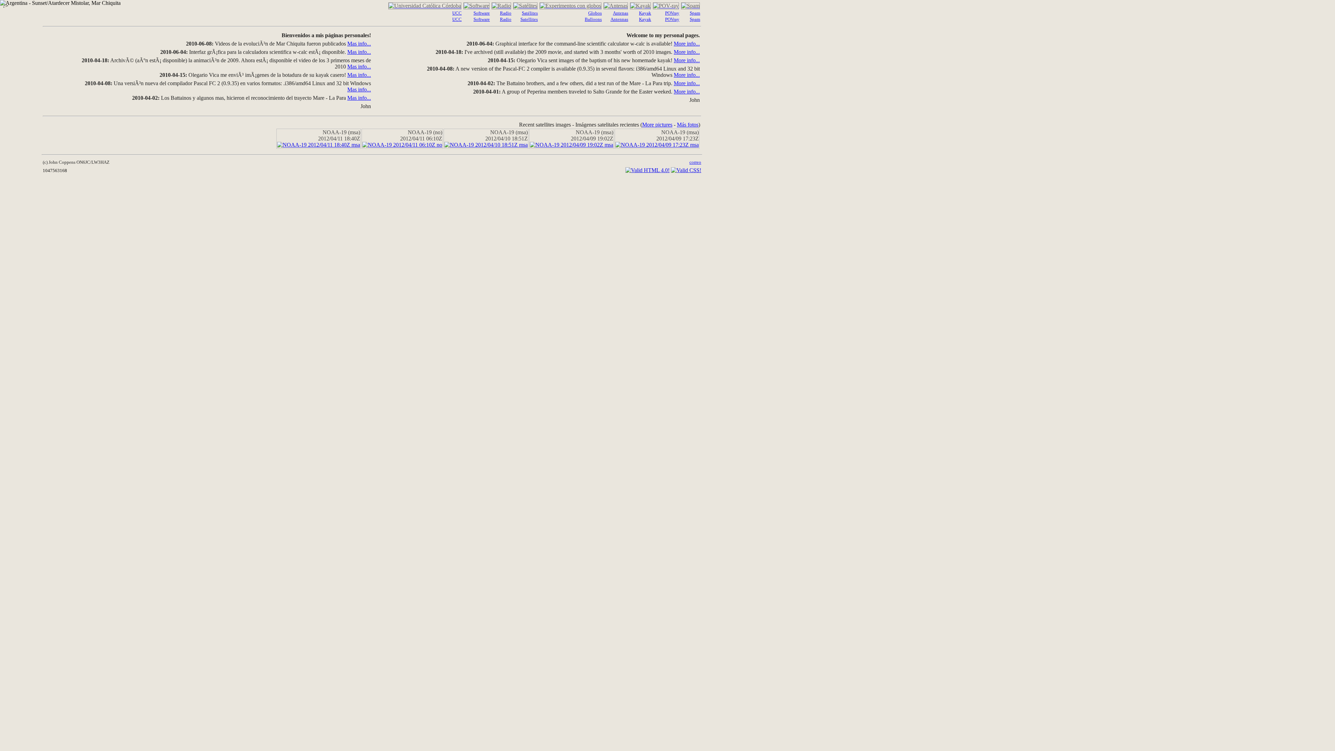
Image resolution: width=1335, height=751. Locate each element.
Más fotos (687, 125)
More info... (687, 44)
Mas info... (359, 44)
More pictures (657, 125)
